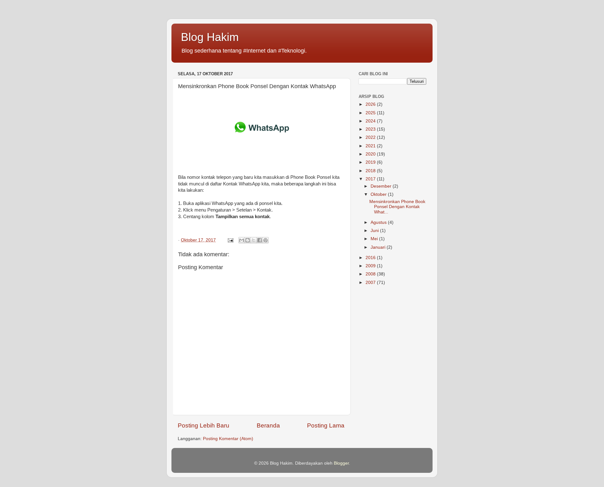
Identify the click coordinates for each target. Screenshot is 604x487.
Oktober (379, 194)
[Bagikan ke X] (253, 240)
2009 (371, 265)
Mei (375, 238)
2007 (371, 282)
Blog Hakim (210, 37)
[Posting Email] (230, 240)
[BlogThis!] (247, 240)
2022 (371, 137)
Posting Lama (325, 425)
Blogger (341, 463)
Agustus (379, 222)
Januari (379, 247)
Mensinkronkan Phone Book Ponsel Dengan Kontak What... (397, 206)
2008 (371, 274)
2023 (371, 129)
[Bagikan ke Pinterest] (265, 240)
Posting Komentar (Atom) (228, 438)
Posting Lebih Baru (203, 425)
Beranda (268, 425)
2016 (371, 257)
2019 (371, 162)
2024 (371, 121)
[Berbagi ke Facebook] (259, 240)
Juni (375, 230)
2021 (371, 146)
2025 (371, 112)
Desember (382, 186)
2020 (371, 154)
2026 (371, 104)
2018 (371, 170)
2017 (371, 179)
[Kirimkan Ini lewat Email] (241, 240)
